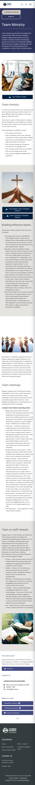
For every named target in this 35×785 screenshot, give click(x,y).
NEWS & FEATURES (7, 747)
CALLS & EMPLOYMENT (9, 750)
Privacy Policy (13, 778)
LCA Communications (21, 780)
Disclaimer (23, 778)
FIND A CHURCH (22, 744)
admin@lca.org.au (12, 689)
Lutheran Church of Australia (10, 4)
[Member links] (26, 4)
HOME (3, 744)
